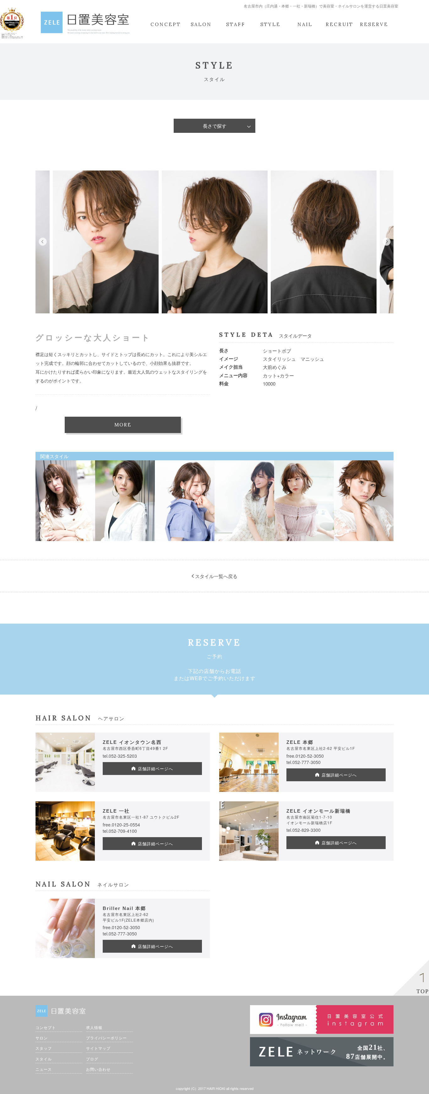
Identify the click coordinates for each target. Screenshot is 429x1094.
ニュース (43, 1069)
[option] (105, 242)
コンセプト (45, 1027)
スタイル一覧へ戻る (215, 576)
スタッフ (43, 1048)
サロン (41, 1037)
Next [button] (386, 241)
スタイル (43, 1058)
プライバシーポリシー (106, 1037)
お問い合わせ (98, 1069)
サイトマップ (98, 1048)
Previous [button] (42, 241)
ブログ (92, 1058)
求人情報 (94, 1027)
